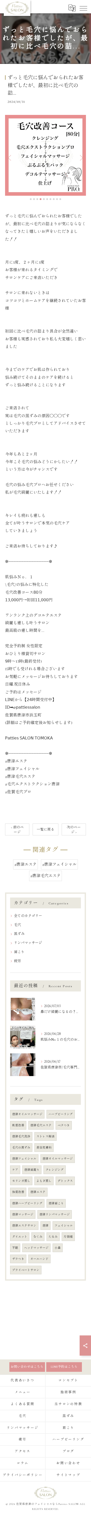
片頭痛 (68, 1236)
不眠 (15, 1248)
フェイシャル (64, 1225)
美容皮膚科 (44, 1147)
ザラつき (18, 1259)
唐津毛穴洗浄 (21, 1136)
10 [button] (60, 199)
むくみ (37, 1236)
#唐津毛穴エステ (45, 875)
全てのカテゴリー (28, 916)
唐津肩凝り (31, 1170)
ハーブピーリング (61, 1114)
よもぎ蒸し (44, 1181)
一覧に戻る (45, 829)
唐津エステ (38, 1192)
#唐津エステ (25, 864)
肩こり (19, 952)
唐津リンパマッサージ (54, 1214)
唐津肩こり (56, 1203)
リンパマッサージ (28, 943)
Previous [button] (10, 158)
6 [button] (47, 199)
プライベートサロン (25, 1270)
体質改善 (18, 1192)
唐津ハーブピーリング (27, 1203)
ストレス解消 (45, 1136)
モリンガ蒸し (21, 1181)
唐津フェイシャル (24, 1158)
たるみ (53, 1236)
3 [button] (37, 199)
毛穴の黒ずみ (21, 1147)
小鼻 (58, 1248)
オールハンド (39, 1259)
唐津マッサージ (22, 1214)
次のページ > (74, 829)
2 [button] (34, 199)
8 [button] (54, 199)
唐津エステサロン (24, 1225)
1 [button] (31, 199)
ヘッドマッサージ (36, 1248)
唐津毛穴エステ (41, 1125)
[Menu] (83, 7)
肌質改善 (18, 1125)
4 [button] (40, 199)
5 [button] (44, 199)
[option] (45, 155)
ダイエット (19, 1236)
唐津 (45, 1225)
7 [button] (50, 199)
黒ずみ (19, 934)
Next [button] (81, 158)
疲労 (17, 961)
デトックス (65, 1181)
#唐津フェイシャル (59, 864)
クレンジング (55, 1170)
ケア (15, 1170)
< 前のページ (17, 829)
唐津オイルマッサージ (27, 1114)
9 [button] (57, 199)
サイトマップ (68, 1475)
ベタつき (64, 1125)
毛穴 (17, 925)
